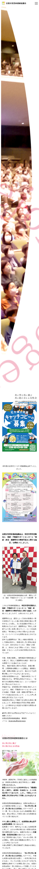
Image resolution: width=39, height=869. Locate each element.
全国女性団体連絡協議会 (16, 3)
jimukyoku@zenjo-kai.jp (17, 721)
